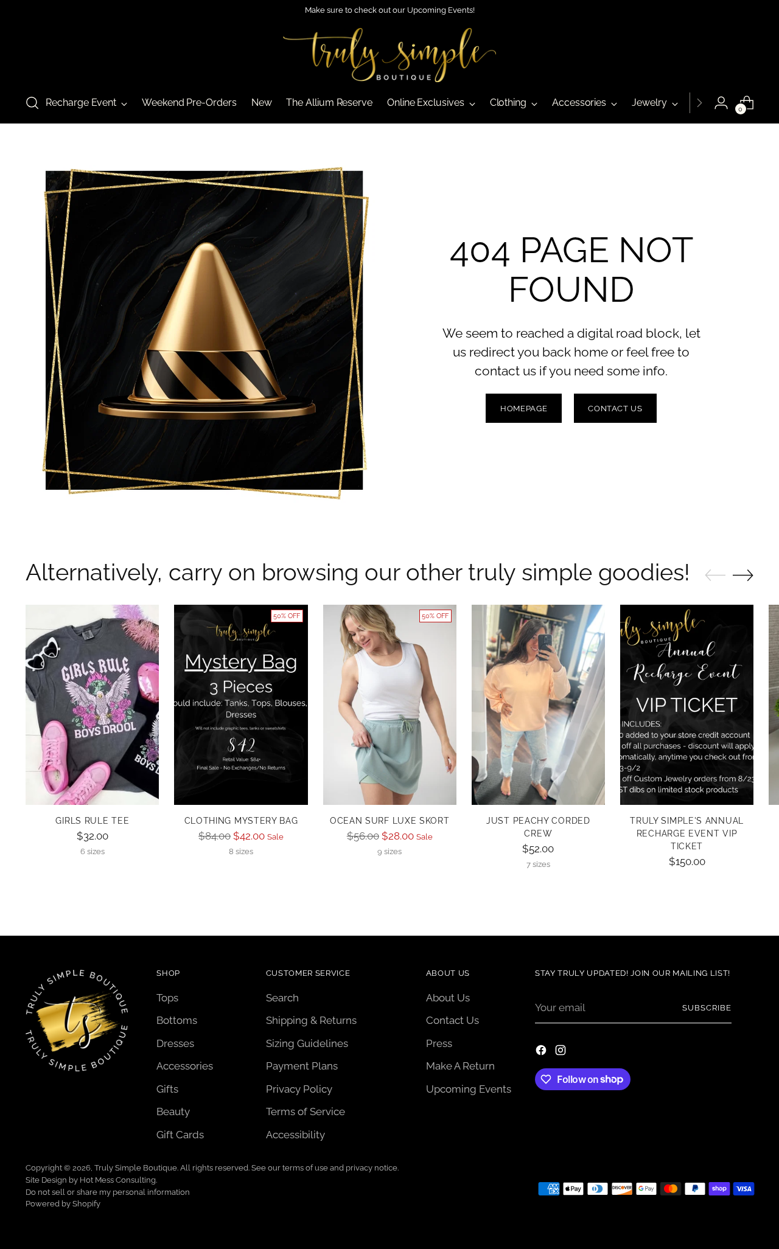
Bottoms (176, 1020)
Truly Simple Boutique (135, 1167)
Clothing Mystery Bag (241, 821)
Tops (167, 998)
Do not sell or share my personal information (108, 1192)
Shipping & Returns (311, 1020)
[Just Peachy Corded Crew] (538, 705)
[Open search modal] (32, 103)
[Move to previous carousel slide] (715, 575)
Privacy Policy (299, 1089)
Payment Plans (302, 1066)
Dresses (175, 1043)
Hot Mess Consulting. (118, 1180)
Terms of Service (305, 1111)
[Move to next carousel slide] (743, 575)
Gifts (167, 1089)
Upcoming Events (468, 1089)
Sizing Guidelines (307, 1043)
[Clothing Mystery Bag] (240, 705)
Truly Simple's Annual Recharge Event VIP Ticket (687, 833)
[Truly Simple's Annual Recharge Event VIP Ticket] (686, 705)
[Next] (699, 103)
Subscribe (707, 1007)
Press (439, 1043)
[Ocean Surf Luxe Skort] (389, 705)
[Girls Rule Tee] (92, 705)
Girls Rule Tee (92, 821)
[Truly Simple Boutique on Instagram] (561, 1052)
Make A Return (460, 1066)
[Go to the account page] (721, 103)
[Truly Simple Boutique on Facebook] (542, 1052)
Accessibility (295, 1135)
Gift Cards (180, 1135)
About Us (448, 998)
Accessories (184, 1066)
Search (282, 998)
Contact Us (452, 1020)
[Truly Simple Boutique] (389, 55)
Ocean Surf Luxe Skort (390, 821)
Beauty (173, 1111)
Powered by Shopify (63, 1203)
